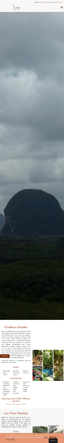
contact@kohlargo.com (57, 2)
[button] (61, 7)
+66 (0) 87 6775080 (43, 2)
